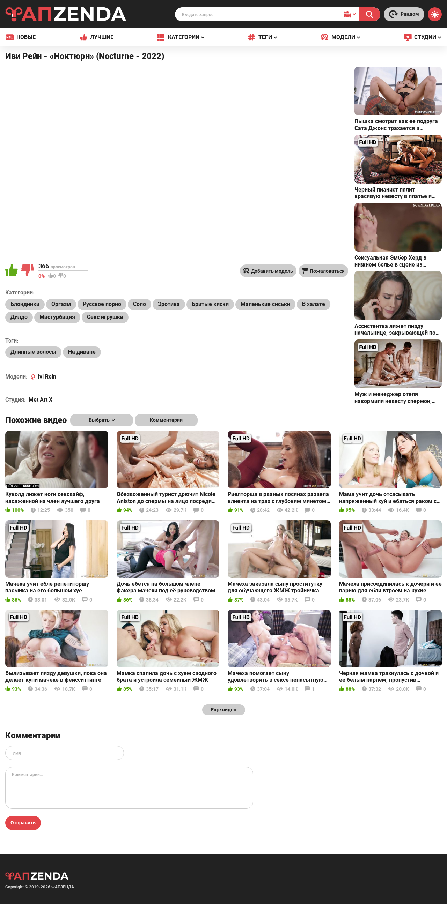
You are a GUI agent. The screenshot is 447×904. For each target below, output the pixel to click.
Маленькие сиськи (265, 304)
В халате (313, 304)
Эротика (169, 304)
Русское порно (102, 304)
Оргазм (61, 304)
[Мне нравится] (12, 271)
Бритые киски (210, 304)
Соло (139, 304)
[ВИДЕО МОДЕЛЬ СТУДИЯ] (350, 14)
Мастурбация (57, 317)
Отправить (23, 822)
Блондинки (24, 304)
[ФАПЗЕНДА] (66, 15)
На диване (82, 352)
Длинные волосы (33, 352)
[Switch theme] (435, 14)
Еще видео (223, 709)
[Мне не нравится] (28, 271)
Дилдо (19, 317)
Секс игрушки (105, 317)
